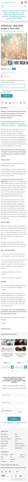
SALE (2, 457)
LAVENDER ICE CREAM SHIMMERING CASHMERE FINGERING (7, 355)
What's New (3, 445)
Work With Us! (4, 434)
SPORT (11, 454)
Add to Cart (18, 479)
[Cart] (25, 2)
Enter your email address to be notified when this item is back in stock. (13, 81)
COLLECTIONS (4, 454)
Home (2, 21)
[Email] (10, 103)
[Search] (25, 6)
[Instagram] (9, 471)
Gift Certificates (4, 436)
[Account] (21, 2)
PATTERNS (22, 457)
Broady (16, 16)
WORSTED (12, 459)
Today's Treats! (4, 443)
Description (4, 108)
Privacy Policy (18, 438)
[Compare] (12, 367)
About (2, 448)
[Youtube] (17, 471)
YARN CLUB (22, 454)
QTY (3, 479)
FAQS (16, 441)
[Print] (13, 103)
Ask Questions (20, 31)
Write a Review (12, 31)
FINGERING (3, 461)
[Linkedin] (21, 103)
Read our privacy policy (15, 423)
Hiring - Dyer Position (6, 438)
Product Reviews (5, 329)
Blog (16, 434)
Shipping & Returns (19, 443)
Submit (14, 419)
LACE (2, 459)
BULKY (11, 461)
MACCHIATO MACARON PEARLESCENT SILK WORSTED (20, 355)
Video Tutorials (4, 441)
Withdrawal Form (19, 448)
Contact (17, 436)
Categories (4, 452)
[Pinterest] (24, 103)
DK (11, 457)
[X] (17, 103)
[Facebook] (6, 103)
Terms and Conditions (20, 445)
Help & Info (4, 431)
